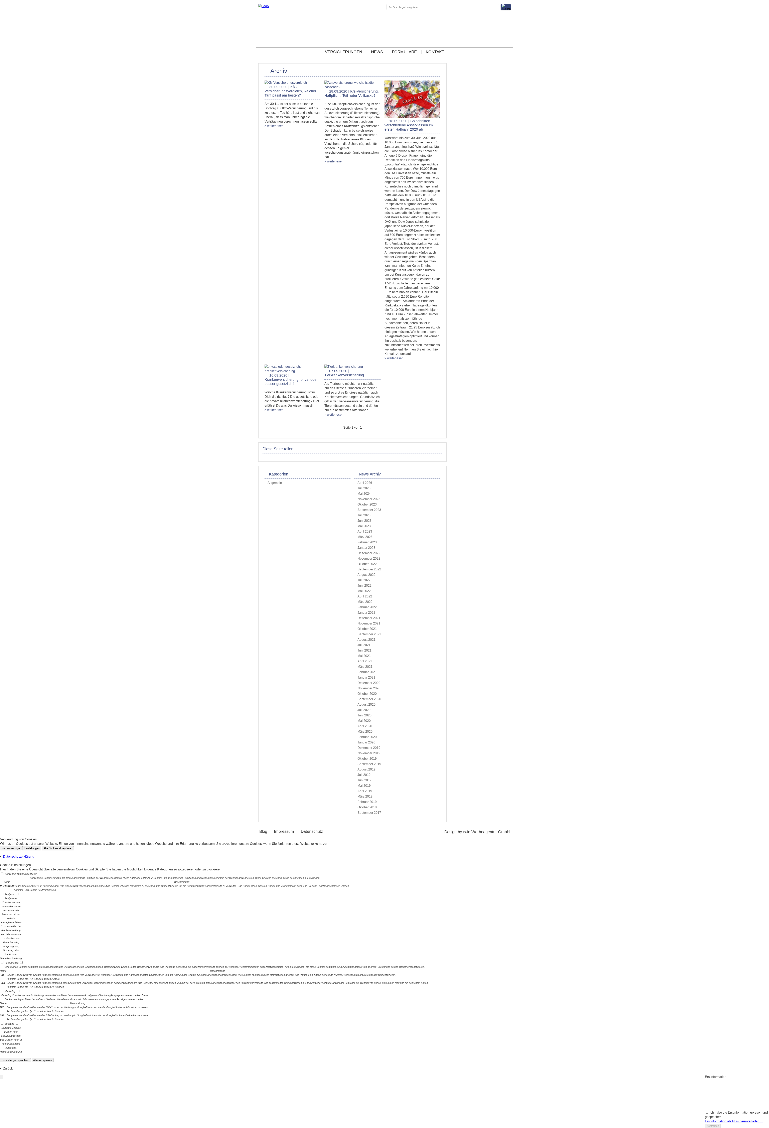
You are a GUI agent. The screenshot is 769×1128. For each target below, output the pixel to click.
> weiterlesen (274, 126)
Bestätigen (713, 1125)
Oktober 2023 (367, 504)
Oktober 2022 (367, 564)
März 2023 (364, 537)
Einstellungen (31, 848)
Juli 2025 (363, 488)
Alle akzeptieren (42, 1060)
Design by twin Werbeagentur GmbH (477, 832)
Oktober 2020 (367, 693)
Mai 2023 (364, 526)
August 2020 (366, 704)
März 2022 (364, 601)
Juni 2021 (364, 650)
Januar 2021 (366, 677)
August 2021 (366, 639)
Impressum (284, 831)
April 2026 (364, 482)
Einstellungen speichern (15, 1060)
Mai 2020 (364, 720)
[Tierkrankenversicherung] (343, 366)
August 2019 (366, 769)
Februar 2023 (367, 542)
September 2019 (369, 764)
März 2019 (364, 796)
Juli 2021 (363, 645)
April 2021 (364, 661)
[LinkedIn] (509, 28)
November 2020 (368, 688)
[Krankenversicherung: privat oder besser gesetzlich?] (292, 371)
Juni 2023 (364, 520)
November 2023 (368, 499)
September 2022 (369, 569)
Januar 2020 (366, 742)
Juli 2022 (363, 580)
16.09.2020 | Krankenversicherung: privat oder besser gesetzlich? (291, 379)
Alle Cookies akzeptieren (57, 848)
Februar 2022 (367, 607)
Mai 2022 (364, 591)
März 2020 (364, 731)
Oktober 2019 (367, 758)
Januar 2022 (366, 612)
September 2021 (369, 634)
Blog (263, 831)
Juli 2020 (363, 710)
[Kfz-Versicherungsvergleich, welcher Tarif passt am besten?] (286, 82)
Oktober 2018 (367, 807)
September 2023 (369, 510)
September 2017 (369, 812)
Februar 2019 (367, 802)
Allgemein (275, 482)
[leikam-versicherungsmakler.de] (263, 6)
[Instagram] (509, 23)
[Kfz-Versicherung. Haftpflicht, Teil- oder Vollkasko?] (352, 87)
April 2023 (364, 531)
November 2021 (368, 623)
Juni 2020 (364, 715)
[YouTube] (509, 41)
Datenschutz (312, 831)
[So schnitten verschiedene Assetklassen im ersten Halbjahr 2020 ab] (412, 116)
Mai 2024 (364, 493)
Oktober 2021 (367, 628)
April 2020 (364, 726)
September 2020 (369, 699)
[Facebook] (509, 19)
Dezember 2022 (368, 553)
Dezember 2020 (368, 683)
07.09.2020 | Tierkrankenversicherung (344, 373)
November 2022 (368, 558)
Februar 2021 (367, 672)
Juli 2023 (363, 515)
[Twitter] (509, 32)
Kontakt (435, 52)
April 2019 (364, 791)
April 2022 (364, 596)
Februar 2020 (367, 737)
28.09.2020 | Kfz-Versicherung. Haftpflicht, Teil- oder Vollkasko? (351, 93)
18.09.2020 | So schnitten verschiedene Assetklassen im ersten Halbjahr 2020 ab (408, 125)
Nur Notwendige (11, 848)
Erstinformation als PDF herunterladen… (734, 1121)
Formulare (404, 52)
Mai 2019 (364, 785)
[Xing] (509, 36)
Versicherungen (343, 52)
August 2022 (366, 574)
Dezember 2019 (368, 747)
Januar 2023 (366, 547)
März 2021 (364, 666)
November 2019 (368, 753)
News (377, 52)
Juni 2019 (364, 780)
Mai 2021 (364, 656)
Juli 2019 (363, 775)
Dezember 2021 (368, 618)
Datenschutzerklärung (18, 856)
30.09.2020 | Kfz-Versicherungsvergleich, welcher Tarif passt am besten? (290, 91)
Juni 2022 (364, 585)
